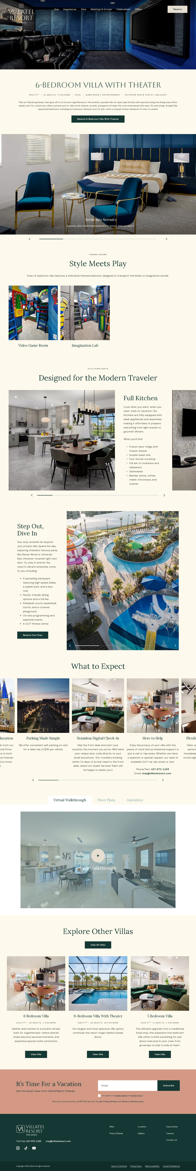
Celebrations (123, 9)
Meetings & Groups (101, 9)
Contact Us (171, 1140)
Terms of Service (130, 1101)
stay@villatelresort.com (156, 773)
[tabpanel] (98, 859)
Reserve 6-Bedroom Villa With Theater (98, 118)
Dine (83, 9)
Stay (56, 9)
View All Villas (98, 944)
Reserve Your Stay (32, 635)
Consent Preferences (171, 1166)
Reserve (177, 9)
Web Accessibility (152, 1166)
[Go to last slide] (29, 239)
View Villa (36, 1054)
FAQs (111, 1126)
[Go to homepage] (21, 13)
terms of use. (136, 1095)
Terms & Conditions (119, 1166)
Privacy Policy (110, 1101)
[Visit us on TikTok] (26, 1148)
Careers (170, 1133)
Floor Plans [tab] (106, 800)
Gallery (141, 1133)
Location (142, 1126)
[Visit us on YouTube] (34, 1148)
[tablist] (98, 800)
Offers (138, 9)
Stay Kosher (172, 1126)
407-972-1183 (160, 769)
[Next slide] (166, 239)
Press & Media (116, 1133)
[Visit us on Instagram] (18, 1148)
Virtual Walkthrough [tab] (69, 800)
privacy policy (121, 1095)
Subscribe (168, 1085)
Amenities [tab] (135, 800)
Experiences (69, 9)
